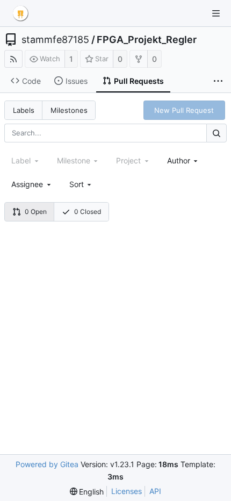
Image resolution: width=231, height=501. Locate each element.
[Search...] (216, 133)
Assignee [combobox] (27, 184)
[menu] (81, 184)
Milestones (69, 110)
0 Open (36, 211)
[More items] (218, 81)
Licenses (126, 491)
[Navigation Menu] (216, 13)
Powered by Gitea (47, 464)
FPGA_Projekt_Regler (147, 39)
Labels (23, 110)
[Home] (20, 13)
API (155, 491)
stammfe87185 (55, 39)
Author (178, 160)
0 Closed (87, 211)
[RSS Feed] (13, 59)
